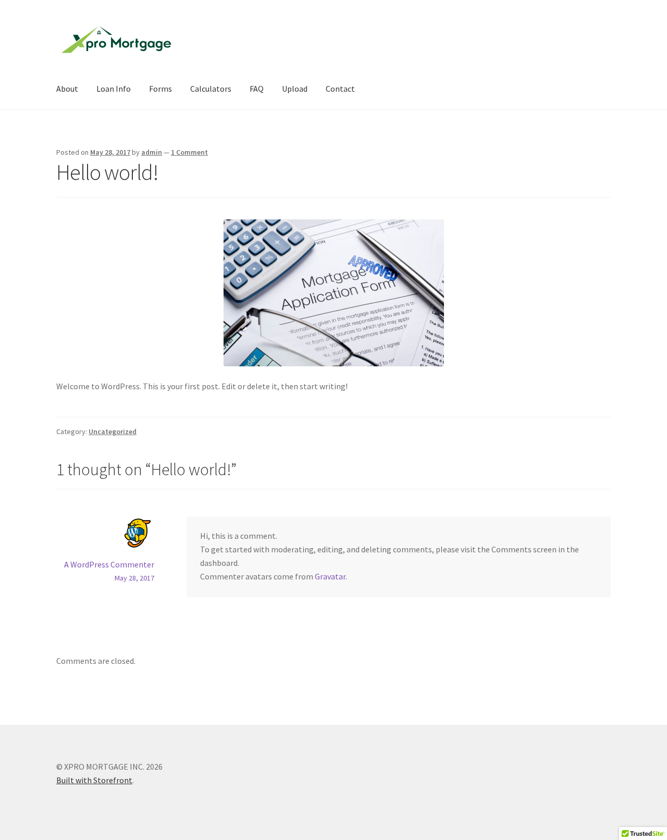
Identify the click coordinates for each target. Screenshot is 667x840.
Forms (160, 88)
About (67, 88)
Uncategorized (113, 431)
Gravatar (330, 576)
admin (151, 152)
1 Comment (189, 152)
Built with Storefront (94, 780)
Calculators (210, 88)
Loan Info (113, 88)
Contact (340, 88)
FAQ (257, 88)
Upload (294, 88)
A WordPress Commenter (109, 564)
